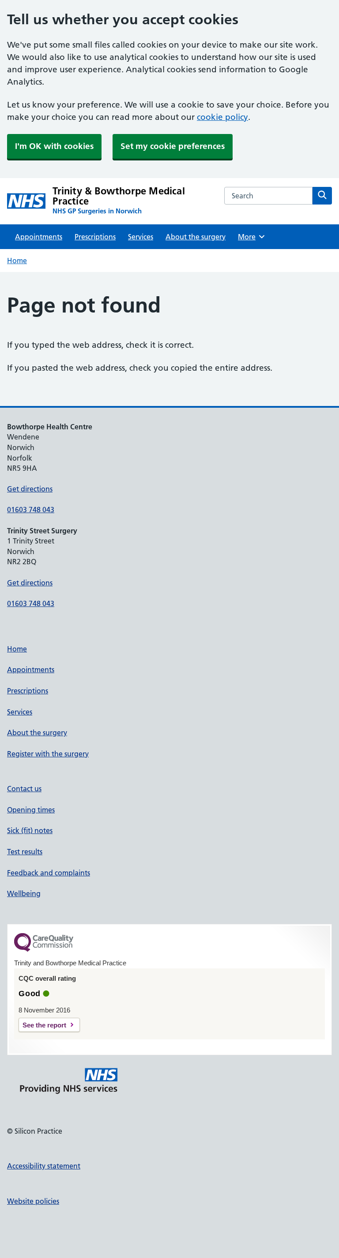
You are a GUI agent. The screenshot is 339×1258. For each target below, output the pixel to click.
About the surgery (196, 236)
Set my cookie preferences (173, 146)
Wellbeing (24, 893)
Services (140, 236)
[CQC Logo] (43, 949)
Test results (24, 851)
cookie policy (222, 117)
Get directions (30, 488)
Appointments (38, 236)
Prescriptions (95, 236)
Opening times (31, 809)
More (250, 236)
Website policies (33, 1201)
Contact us (24, 788)
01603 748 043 (30, 509)
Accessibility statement (43, 1165)
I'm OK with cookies (54, 146)
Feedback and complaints (48, 872)
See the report (44, 1025)
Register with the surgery (48, 753)
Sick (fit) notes (30, 830)
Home (17, 260)
